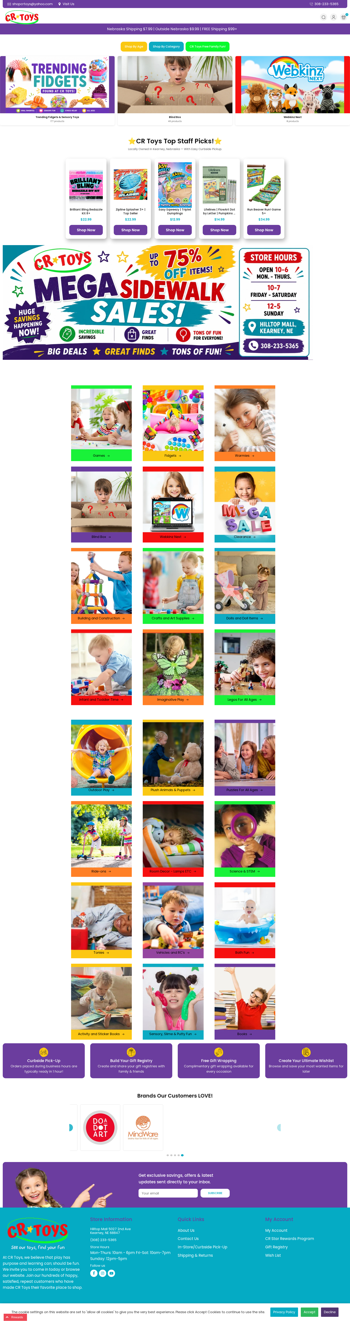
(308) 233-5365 (103, 1240)
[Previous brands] (69, 1127)
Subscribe (215, 1193)
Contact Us (188, 1238)
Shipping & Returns (195, 1255)
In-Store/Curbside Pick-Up (202, 1247)
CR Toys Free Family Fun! (207, 46)
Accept (309, 1312)
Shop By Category (166, 46)
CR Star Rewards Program (289, 1238)
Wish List (273, 1255)
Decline (330, 1312)
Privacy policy (284, 1312)
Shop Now (86, 230)
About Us (186, 1230)
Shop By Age (134, 46)
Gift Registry (276, 1247)
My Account (276, 1230)
